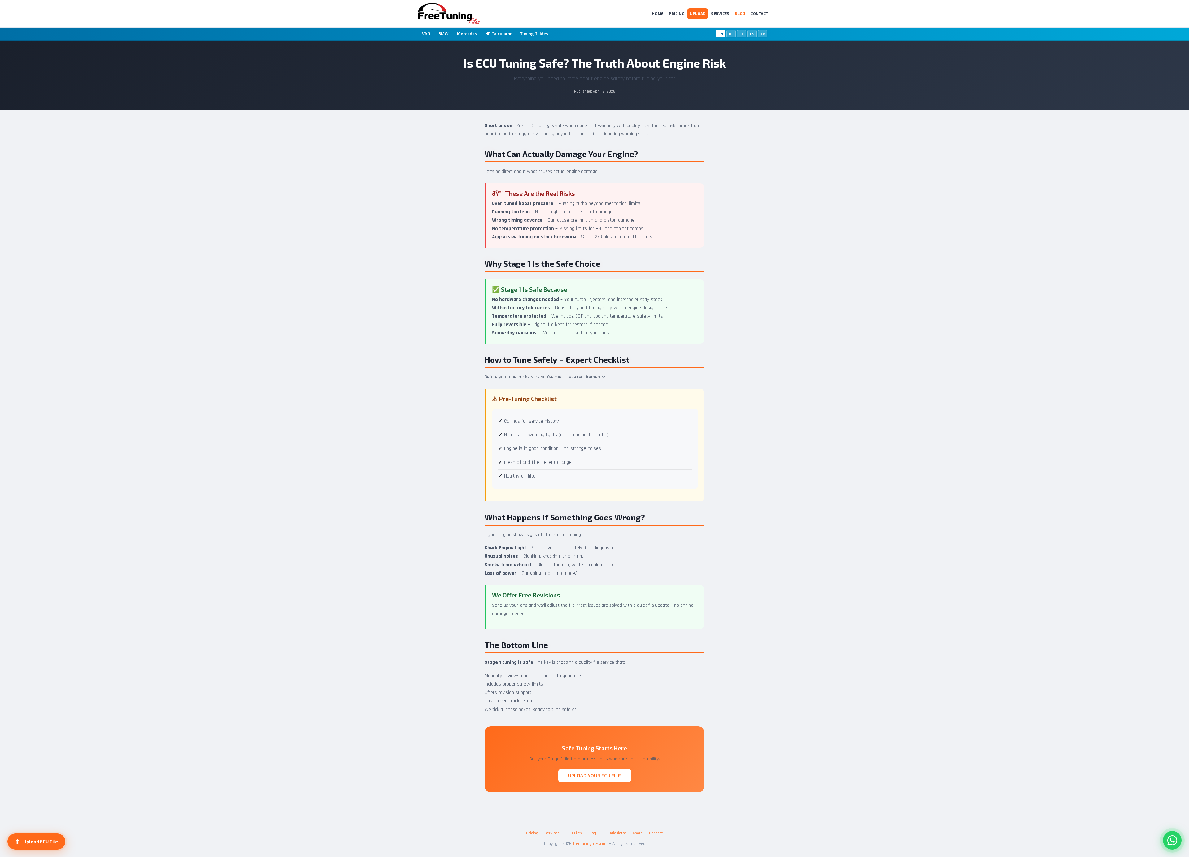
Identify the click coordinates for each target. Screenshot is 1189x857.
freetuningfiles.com (590, 843)
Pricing (676, 13)
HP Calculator (498, 33)
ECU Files (574, 833)
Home (657, 13)
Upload (697, 13)
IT (741, 34)
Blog (740, 13)
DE (731, 34)
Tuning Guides (534, 33)
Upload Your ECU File (594, 775)
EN (720, 34)
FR (763, 34)
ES (752, 34)
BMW (443, 33)
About (638, 833)
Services (720, 13)
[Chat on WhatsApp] (1172, 840)
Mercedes (467, 33)
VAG (426, 33)
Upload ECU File (36, 841)
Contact (759, 13)
